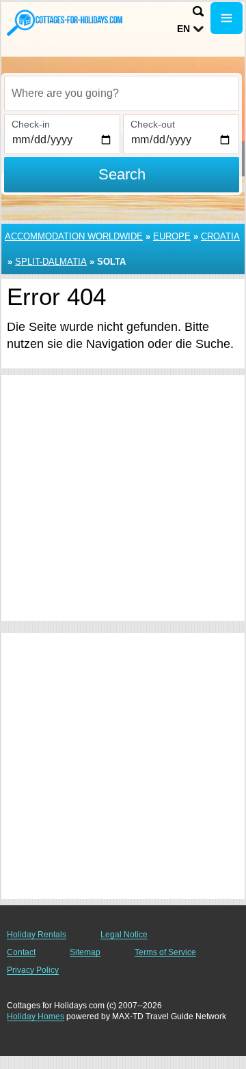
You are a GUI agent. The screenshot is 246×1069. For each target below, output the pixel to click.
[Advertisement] (123, 498)
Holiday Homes (35, 1016)
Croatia (220, 236)
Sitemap (85, 952)
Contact (21, 952)
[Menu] (226, 18)
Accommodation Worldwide (74, 236)
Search (122, 174)
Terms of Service (165, 952)
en (183, 28)
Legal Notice (124, 934)
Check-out (153, 124)
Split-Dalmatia (51, 262)
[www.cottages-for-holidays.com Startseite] (65, 22)
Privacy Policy (33, 970)
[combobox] (121, 93)
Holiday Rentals (36, 934)
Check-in (31, 124)
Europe (172, 236)
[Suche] (198, 11)
